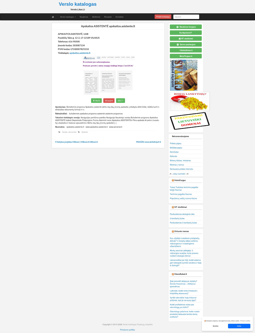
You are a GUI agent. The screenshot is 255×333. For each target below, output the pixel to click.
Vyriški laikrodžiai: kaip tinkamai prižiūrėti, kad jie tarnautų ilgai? (183, 299)
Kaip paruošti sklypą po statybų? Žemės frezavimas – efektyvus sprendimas (183, 284)
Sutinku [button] (239, 326)
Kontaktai (119, 16)
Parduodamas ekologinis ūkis (182, 214)
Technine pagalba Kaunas (181, 194)
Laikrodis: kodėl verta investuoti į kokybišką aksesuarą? (183, 292)
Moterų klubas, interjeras (180, 160)
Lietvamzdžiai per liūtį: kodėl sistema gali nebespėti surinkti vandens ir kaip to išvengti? (185, 263)
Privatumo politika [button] (245, 321)
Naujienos (84, 16)
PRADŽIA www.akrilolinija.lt (148, 142)
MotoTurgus (180, 180)
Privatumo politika (127, 329)
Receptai (108, 16)
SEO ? (120, 100)
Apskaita (84, 132)
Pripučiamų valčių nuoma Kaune (183, 198)
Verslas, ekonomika (69, 132)
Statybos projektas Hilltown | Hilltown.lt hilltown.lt (77, 142)
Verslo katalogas (67, 16)
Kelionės (173, 156)
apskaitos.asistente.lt (80, 53)
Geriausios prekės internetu (181, 169)
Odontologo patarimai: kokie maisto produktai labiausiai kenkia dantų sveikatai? (185, 314)
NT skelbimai (180, 207)
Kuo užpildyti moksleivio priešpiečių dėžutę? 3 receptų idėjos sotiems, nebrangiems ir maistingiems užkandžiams (184, 242)
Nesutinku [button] (215, 326)
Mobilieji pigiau (176, 147)
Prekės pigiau (175, 143)
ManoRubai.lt (180, 274)
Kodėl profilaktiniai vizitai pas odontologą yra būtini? (182, 305)
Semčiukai (174, 152)
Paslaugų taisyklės (145, 324)
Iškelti (97, 100)
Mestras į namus (177, 164)
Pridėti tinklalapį (163, 16)
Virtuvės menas (181, 231)
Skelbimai (96, 16)
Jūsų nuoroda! (179, 173)
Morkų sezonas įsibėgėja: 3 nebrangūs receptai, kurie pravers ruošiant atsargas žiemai (184, 253)
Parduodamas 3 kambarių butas (183, 222)
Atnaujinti (109, 100)
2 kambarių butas (177, 218)
